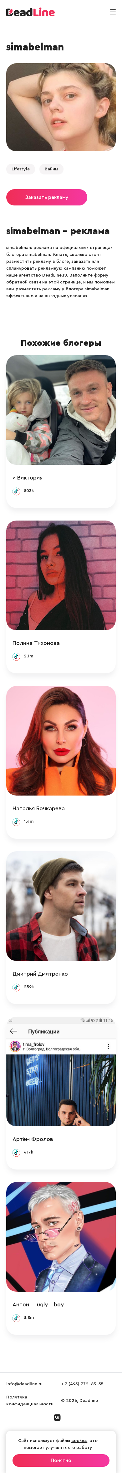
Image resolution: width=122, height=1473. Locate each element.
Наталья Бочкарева (39, 808)
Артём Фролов (33, 1139)
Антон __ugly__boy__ (41, 1304)
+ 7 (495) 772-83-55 (82, 1384)
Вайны (51, 169)
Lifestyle (21, 169)
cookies (79, 1441)
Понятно (61, 1460)
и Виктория (28, 477)
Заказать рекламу (47, 197)
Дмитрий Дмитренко (40, 974)
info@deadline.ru (24, 1384)
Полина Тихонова (36, 643)
